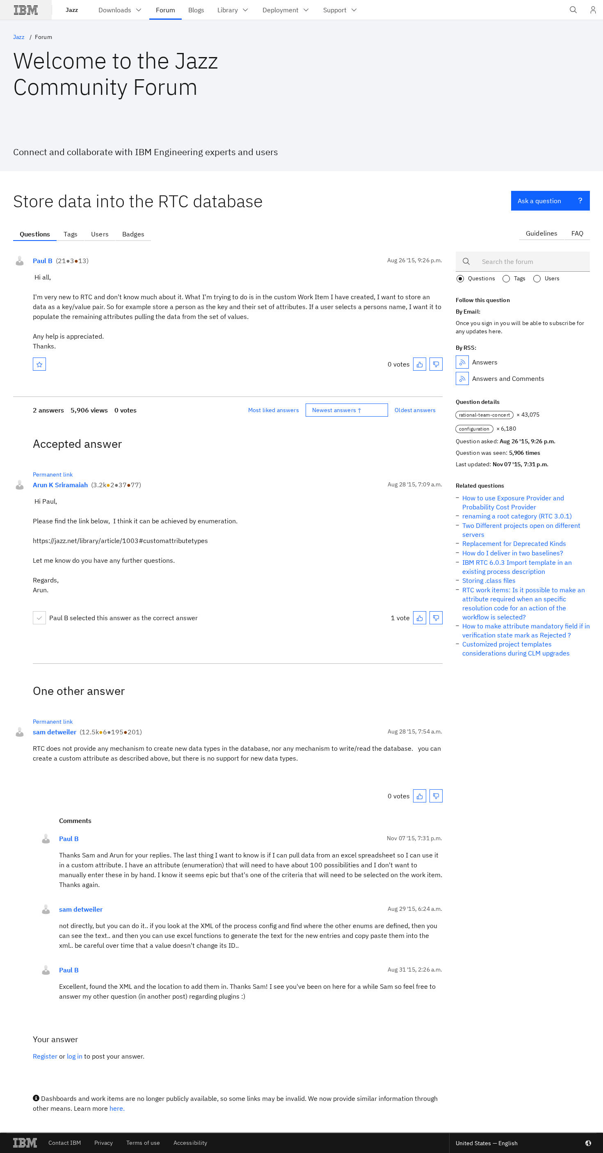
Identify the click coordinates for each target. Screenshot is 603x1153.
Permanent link (53, 474)
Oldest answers (415, 410)
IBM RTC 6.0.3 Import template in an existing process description (517, 566)
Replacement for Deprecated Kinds (514, 543)
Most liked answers (273, 410)
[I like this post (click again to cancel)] (419, 364)
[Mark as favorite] (39, 364)
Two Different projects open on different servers (521, 530)
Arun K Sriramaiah (60, 485)
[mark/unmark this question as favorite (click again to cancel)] (39, 364)
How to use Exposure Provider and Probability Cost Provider (513, 502)
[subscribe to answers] (462, 362)
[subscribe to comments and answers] (462, 378)
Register (45, 1056)
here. (117, 1108)
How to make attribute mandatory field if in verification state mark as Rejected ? (526, 630)
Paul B (43, 261)
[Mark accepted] (39, 617)
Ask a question (539, 201)
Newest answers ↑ (337, 410)
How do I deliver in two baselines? (512, 553)
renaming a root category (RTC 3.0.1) (517, 516)
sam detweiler (54, 732)
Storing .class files (489, 580)
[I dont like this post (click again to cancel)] (436, 364)
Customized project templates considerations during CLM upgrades (516, 648)
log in (74, 1056)
